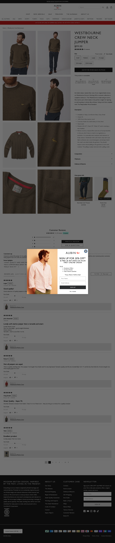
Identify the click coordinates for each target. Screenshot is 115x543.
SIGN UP (72, 287)
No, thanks (73, 291)
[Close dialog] (85, 251)
